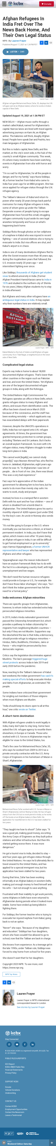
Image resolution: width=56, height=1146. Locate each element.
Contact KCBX (11, 1106)
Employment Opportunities (16, 1109)
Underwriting (10, 1093)
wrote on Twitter (27, 709)
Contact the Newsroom (14, 1112)
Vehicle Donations (12, 1090)
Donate (47, 4)
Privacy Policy (10, 1073)
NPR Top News (11, 974)
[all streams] (52, 1142)
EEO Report (10, 1064)
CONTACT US (10, 1101)
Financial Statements (14, 1070)
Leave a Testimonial (13, 1115)
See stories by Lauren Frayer (31, 1007)
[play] (4, 1142)
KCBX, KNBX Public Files (14, 1067)
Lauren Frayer (19, 40)
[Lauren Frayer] (8, 997)
